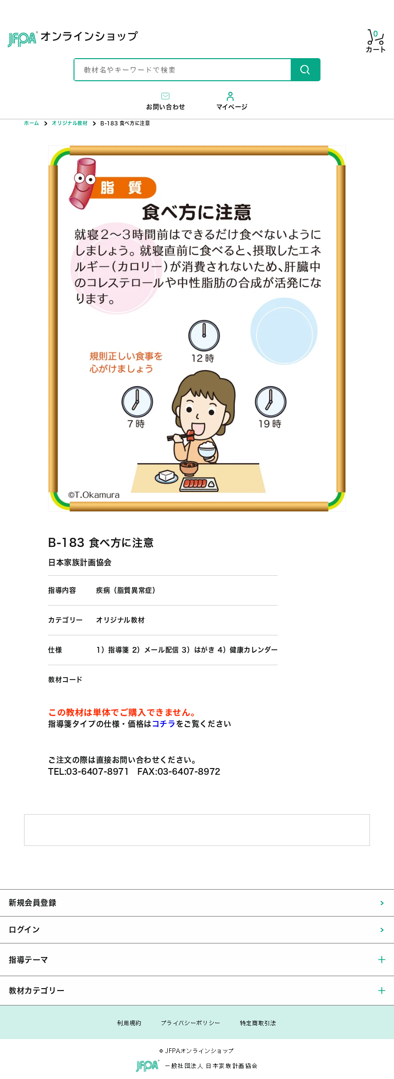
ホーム (31, 123)
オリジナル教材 (69, 123)
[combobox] (182, 69)
